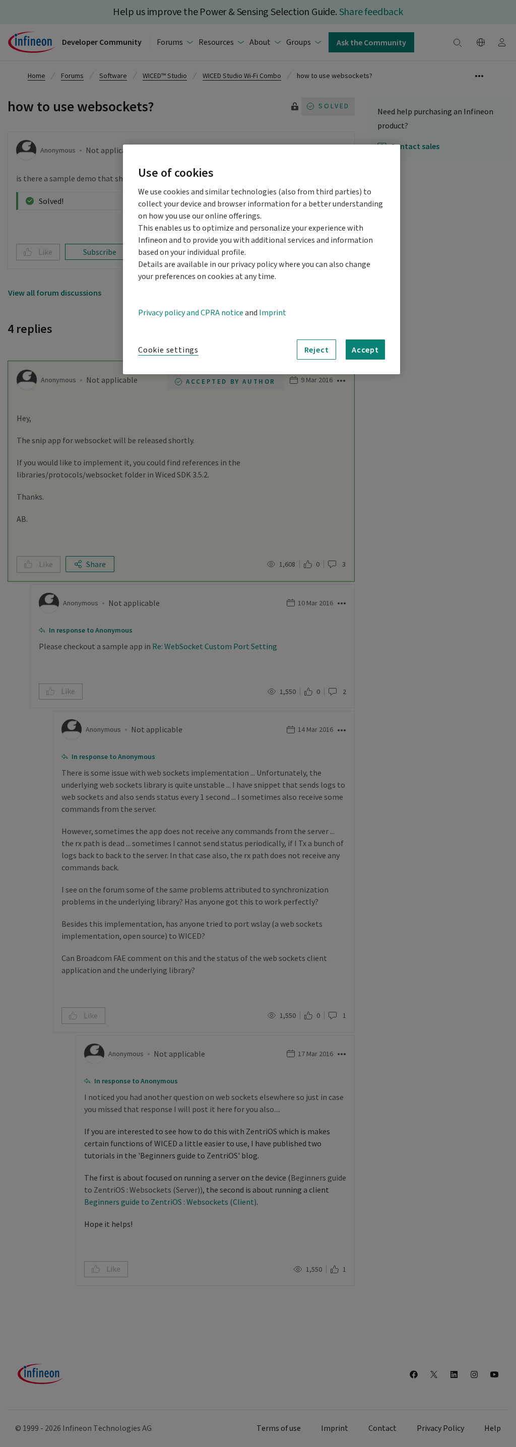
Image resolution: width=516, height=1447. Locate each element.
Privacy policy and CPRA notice (190, 312)
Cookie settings (168, 350)
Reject (316, 349)
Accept (365, 349)
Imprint (272, 312)
